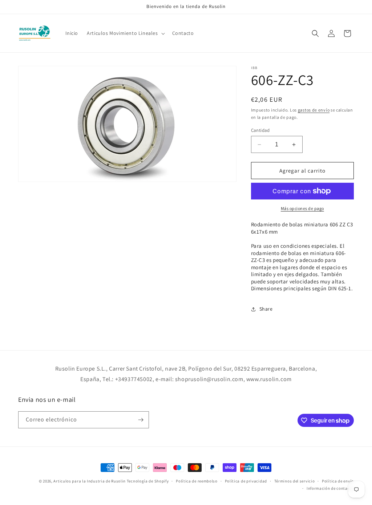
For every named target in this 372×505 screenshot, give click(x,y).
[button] (124, 33)
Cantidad (260, 130)
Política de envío (338, 481)
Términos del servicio (294, 481)
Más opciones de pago (302, 208)
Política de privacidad (246, 481)
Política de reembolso (197, 481)
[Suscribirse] (141, 419)
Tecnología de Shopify (148, 481)
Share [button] (266, 309)
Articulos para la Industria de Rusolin (89, 481)
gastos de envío (314, 110)
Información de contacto (330, 488)
